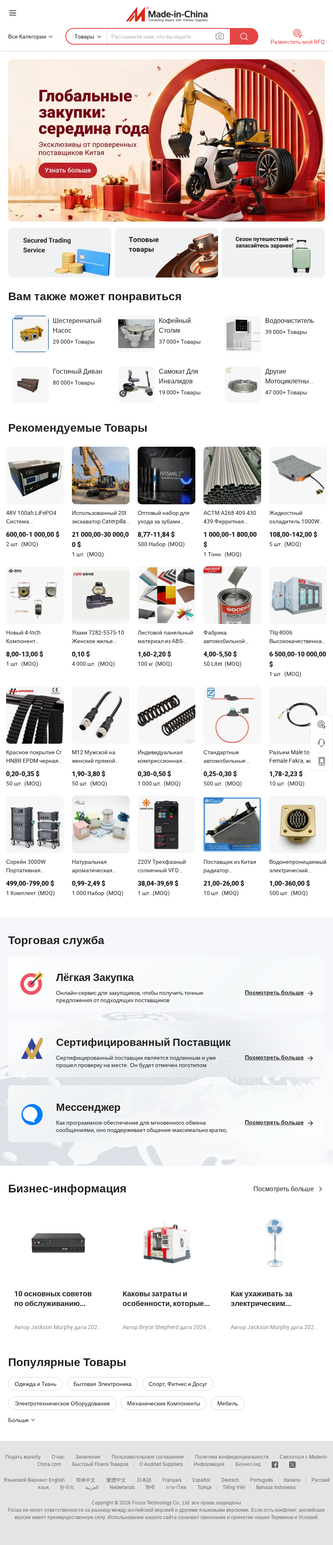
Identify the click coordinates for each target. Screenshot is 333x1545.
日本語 (144, 1479)
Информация (209, 1464)
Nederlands (122, 1487)
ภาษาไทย (176, 1487)
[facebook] (275, 1464)
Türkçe (204, 1487)
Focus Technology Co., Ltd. (161, 1502)
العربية (92, 1487)
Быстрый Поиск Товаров (100, 1464)
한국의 (67, 1487)
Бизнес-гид (248, 1464)
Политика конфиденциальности (232, 1456)
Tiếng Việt (234, 1487)
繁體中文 (116, 1479)
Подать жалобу (23, 1456)
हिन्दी (150, 1487)
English (57, 1479)
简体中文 (85, 1479)
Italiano (292, 1479)
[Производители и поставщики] (167, 14)
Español (201, 1479)
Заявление (88, 1456)
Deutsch (230, 1479)
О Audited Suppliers (161, 1464)
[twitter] (292, 1464)
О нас (58, 1456)
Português (261, 1479)
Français (172, 1479)
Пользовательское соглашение (148, 1456)
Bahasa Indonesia (276, 1487)
